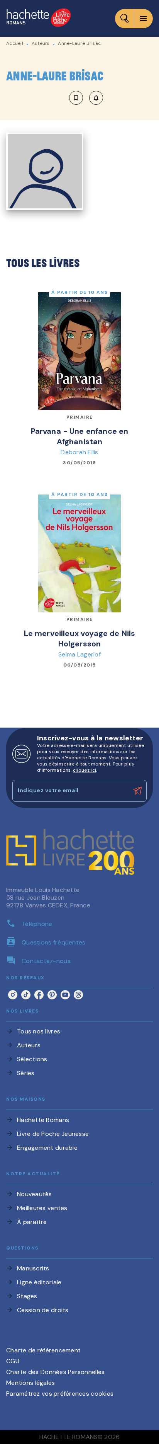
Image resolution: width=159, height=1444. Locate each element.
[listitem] (12, 994)
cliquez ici (84, 770)
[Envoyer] (137, 791)
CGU (12, 1361)
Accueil (14, 43)
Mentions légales (30, 1383)
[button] (86, 98)
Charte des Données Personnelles (55, 1372)
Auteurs (41, 43)
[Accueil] (38, 18)
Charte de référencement (43, 1350)
